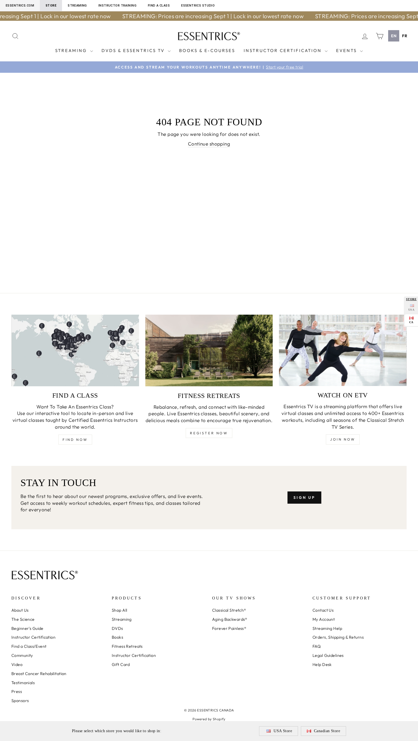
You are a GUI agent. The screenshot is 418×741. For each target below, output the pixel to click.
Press (16, 691)
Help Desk (322, 664)
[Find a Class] (75, 350)
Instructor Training (117, 5)
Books (117, 637)
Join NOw (342, 439)
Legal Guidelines (328, 655)
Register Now (209, 433)
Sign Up (304, 497)
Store (50, 5)
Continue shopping (209, 144)
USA (411, 309)
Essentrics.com (20, 5)
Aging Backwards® (229, 619)
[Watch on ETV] (343, 350)
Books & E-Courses (207, 50)
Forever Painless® (229, 628)
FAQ (317, 646)
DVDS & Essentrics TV (134, 50)
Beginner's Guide (27, 628)
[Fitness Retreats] (209, 350)
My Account (324, 619)
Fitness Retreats (127, 646)
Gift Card (121, 664)
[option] (404, 35)
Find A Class (159, 5)
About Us (19, 610)
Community (22, 655)
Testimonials (23, 682)
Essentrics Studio (198, 5)
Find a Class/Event (29, 646)
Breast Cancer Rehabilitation (39, 673)
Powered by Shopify (209, 719)
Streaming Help (327, 628)
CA (411, 322)
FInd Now (75, 439)
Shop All (119, 610)
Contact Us (323, 610)
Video (16, 664)
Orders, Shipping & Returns (338, 637)
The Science (23, 619)
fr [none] (404, 35)
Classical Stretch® (229, 610)
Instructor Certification (283, 50)
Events (347, 50)
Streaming (77, 5)
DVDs (117, 628)
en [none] (393, 35)
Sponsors (20, 700)
